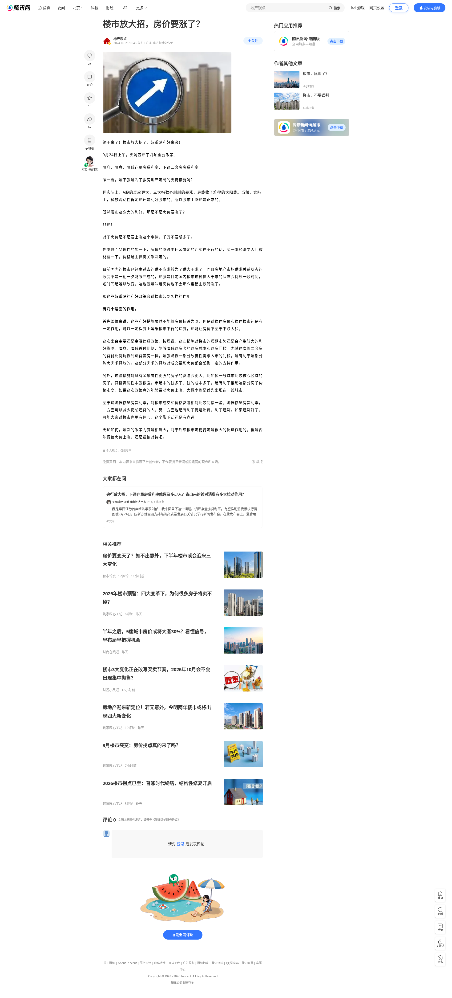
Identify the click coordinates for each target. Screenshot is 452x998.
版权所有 (188, 983)
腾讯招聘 (203, 963)
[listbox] (183, 673)
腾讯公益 (217, 963)
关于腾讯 (109, 963)
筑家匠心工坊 (112, 614)
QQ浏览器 (232, 963)
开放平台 (174, 963)
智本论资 (109, 576)
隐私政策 (159, 963)
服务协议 (145, 963)
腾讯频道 (247, 963)
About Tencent (127, 963)
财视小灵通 (111, 689)
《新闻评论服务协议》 (166, 820)
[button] (336, 41)
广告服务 (188, 963)
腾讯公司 (176, 983)
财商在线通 (111, 652)
